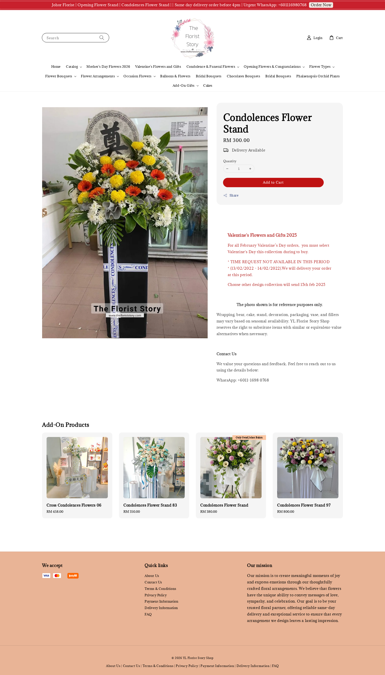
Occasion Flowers (137, 76)
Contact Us (153, 582)
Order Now (321, 4)
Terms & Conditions (160, 589)
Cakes (207, 85)
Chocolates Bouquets (243, 76)
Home (56, 66)
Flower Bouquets (58, 76)
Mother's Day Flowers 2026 (108, 66)
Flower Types (319, 67)
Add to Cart (273, 182)
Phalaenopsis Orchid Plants (318, 76)
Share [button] (234, 195)
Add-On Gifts (184, 86)
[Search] (102, 37)
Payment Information (161, 601)
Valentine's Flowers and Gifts (158, 66)
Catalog (72, 67)
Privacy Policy (156, 595)
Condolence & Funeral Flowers (210, 67)
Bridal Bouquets (208, 76)
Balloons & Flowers (175, 76)
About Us (152, 576)
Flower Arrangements (98, 76)
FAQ (148, 614)
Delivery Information (161, 608)
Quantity (230, 161)
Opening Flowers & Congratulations (272, 67)
